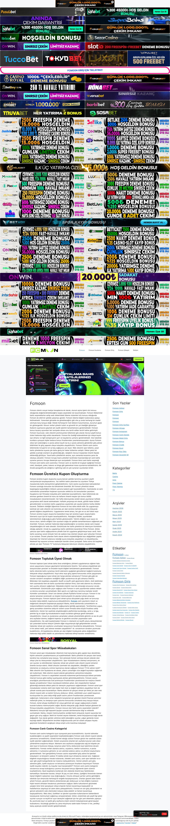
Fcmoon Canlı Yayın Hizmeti (119, 568)
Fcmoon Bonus (118, 442)
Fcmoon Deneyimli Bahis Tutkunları (121, 573)
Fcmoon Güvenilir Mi (120, 455)
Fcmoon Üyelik (118, 445)
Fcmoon (82, 350)
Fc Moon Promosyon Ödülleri (120, 607)
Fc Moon (126, 555)
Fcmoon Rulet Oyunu (133, 607)
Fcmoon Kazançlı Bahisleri (126, 595)
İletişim (135, 350)
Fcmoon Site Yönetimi (134, 610)
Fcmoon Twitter (135, 612)
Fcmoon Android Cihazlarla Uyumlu (121, 560)
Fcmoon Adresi (118, 408)
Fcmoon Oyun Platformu (133, 602)
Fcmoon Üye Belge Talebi (131, 615)
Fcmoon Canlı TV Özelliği (130, 565)
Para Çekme (117, 483)
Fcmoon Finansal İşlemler (119, 575)
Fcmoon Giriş (109, 350)
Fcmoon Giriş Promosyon (119, 585)
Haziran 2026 (118, 508)
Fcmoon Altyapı (119, 428)
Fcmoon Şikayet (123, 350)
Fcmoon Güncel (116, 587)
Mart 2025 (117, 522)
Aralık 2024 (117, 532)
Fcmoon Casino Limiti (132, 568)
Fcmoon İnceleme (95, 350)
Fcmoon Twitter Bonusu (118, 615)
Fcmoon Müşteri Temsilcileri (119, 602)
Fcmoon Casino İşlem (118, 570)
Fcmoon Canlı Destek (121, 435)
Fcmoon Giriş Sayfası (121, 425)
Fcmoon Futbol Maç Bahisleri (120, 578)
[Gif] (85, 168)
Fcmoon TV (127, 612)
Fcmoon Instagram (120, 432)
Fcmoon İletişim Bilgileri (118, 620)
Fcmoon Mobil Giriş (120, 438)
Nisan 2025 (117, 518)
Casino (115, 477)
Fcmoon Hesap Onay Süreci (130, 590)
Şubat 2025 (117, 525)
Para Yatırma (118, 487)
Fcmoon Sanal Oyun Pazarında (120, 610)
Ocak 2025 (117, 528)
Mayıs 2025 (117, 515)
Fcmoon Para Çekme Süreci (119, 605)
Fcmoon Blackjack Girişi (118, 563)
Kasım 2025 (117, 512)
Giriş (114, 480)
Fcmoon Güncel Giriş (126, 587)
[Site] (42, 121)
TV (114, 490)
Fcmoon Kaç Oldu (119, 452)
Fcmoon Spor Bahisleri (118, 612)
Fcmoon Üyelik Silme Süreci (128, 617)
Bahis (115, 473)
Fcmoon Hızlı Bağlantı (118, 592)
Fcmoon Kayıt (118, 448)
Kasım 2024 (117, 535)
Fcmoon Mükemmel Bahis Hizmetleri (121, 600)
